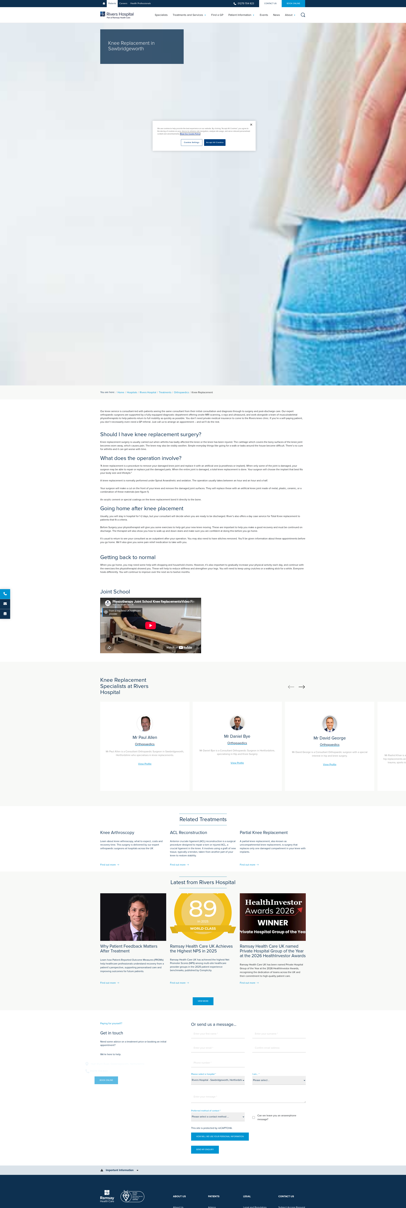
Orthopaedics (181, 392)
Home (121, 392)
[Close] (251, 124)
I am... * (255, 1074)
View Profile (144, 763)
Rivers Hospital (148, 392)
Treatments (165, 392)
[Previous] (291, 687)
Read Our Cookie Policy (190, 134)
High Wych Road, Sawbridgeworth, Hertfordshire (132, 1063)
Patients (112, 3)
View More (203, 1001)
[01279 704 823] (5, 594)
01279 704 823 (246, 3)
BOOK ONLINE (293, 3)
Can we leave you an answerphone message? (276, 1117)
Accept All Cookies (214, 142)
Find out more (108, 864)
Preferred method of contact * (206, 1110)
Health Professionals (140, 3)
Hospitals (132, 392)
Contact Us (270, 3)
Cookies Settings (191, 142)
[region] (204, 136)
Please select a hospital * (203, 1074)
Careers (123, 3)
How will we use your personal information (220, 1136)
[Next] (302, 687)
